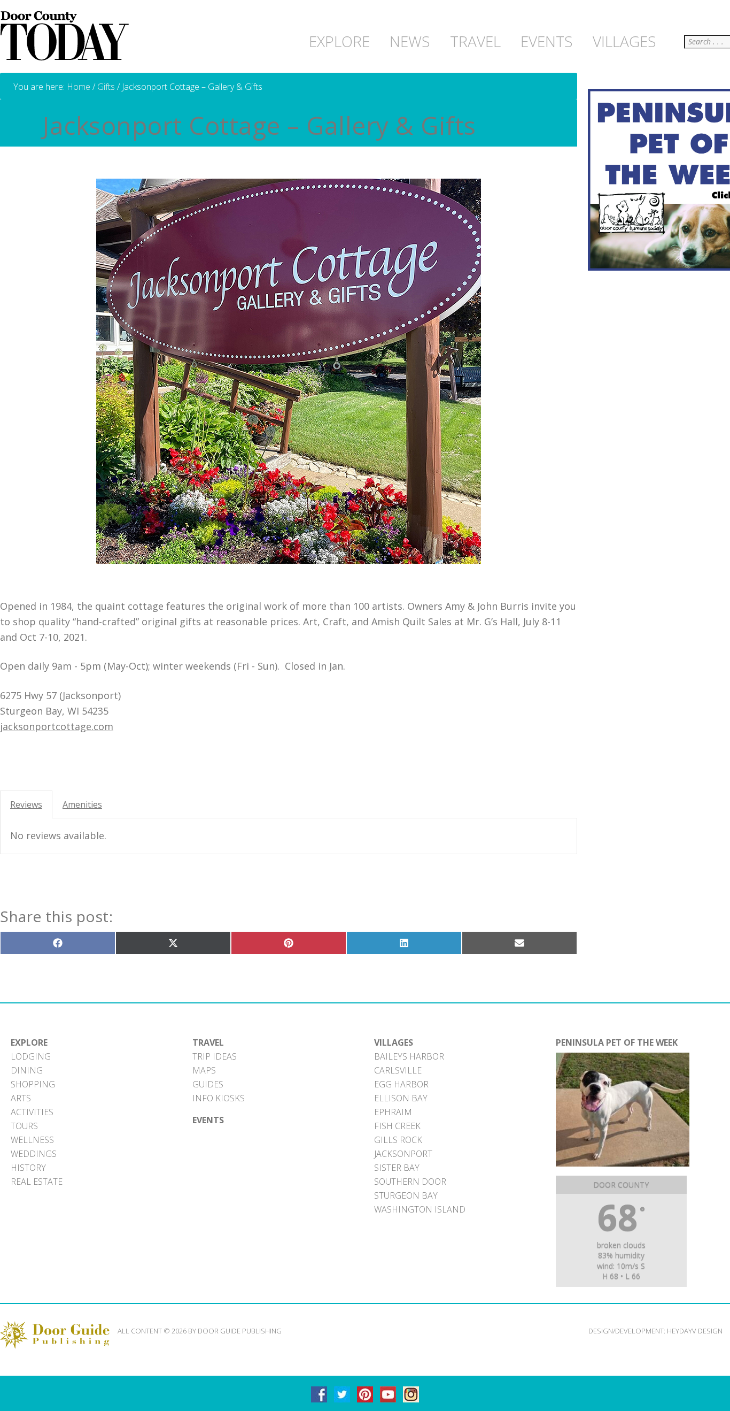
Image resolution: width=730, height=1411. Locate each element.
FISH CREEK (397, 1126)
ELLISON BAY (401, 1098)
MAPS (204, 1070)
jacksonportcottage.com (56, 726)
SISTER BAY (397, 1168)
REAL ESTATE (37, 1181)
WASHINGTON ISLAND (419, 1209)
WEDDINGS (34, 1154)
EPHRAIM (393, 1112)
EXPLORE (29, 1042)
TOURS (24, 1126)
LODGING (31, 1056)
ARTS (21, 1098)
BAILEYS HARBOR (409, 1056)
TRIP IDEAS (214, 1056)
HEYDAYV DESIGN (695, 1331)
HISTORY (28, 1168)
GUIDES (207, 1084)
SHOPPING (33, 1084)
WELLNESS (32, 1140)
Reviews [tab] (26, 804)
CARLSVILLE (398, 1070)
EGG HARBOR (401, 1084)
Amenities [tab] (82, 804)
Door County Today (67, 36)
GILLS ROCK (398, 1140)
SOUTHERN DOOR (410, 1181)
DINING (27, 1070)
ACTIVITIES (32, 1112)
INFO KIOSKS (218, 1098)
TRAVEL (208, 1042)
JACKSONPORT (403, 1154)
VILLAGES (393, 1042)
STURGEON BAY (406, 1195)
